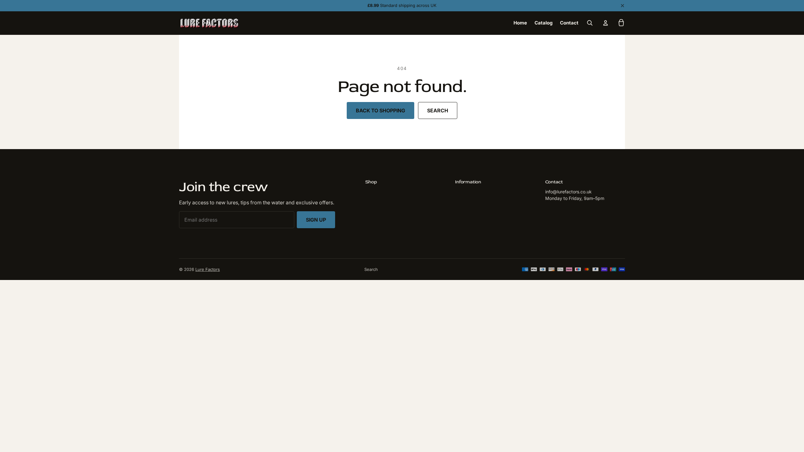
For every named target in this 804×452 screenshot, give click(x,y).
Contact (569, 23)
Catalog (543, 23)
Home (520, 23)
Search (437, 110)
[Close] (622, 5)
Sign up (316, 220)
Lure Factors (207, 269)
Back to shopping (380, 110)
